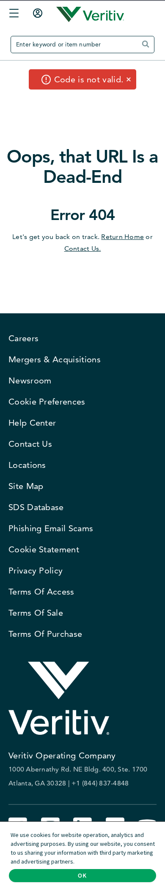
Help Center (32, 423)
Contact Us (30, 444)
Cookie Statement (43, 549)
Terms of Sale (35, 613)
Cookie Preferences (46, 402)
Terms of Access (41, 592)
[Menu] (12, 14)
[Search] (147, 47)
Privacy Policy (35, 570)
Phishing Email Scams (50, 528)
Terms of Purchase (45, 634)
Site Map (25, 486)
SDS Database (36, 507)
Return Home (122, 237)
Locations (27, 465)
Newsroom (29, 380)
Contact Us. (82, 248)
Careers (23, 338)
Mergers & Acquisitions (54, 359)
